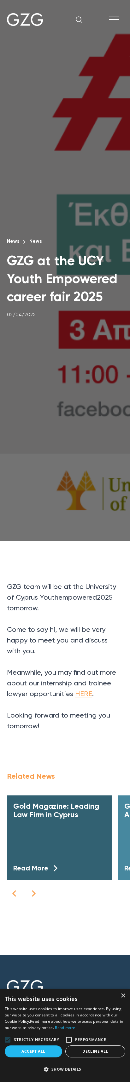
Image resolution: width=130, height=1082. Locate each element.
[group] (59, 837)
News (13, 241)
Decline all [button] (95, 1051)
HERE (83, 694)
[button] (14, 893)
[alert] (65, 1035)
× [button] (123, 995)
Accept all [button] (33, 1051)
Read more (65, 1027)
